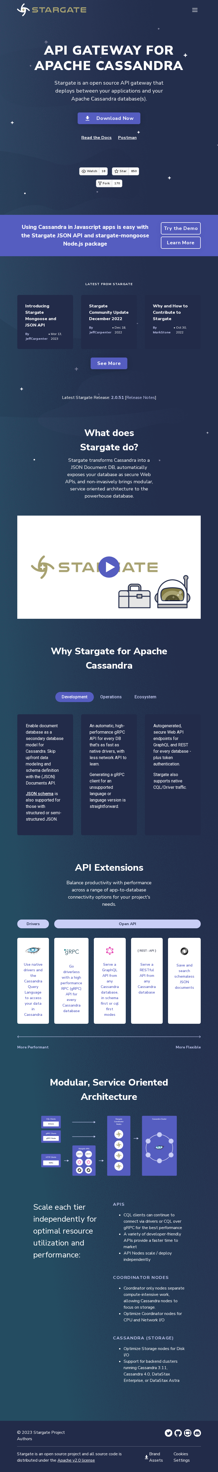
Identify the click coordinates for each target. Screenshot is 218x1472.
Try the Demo (181, 228)
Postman (127, 138)
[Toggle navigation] (195, 10)
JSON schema (39, 793)
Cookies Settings (182, 1457)
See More (109, 363)
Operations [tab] (111, 696)
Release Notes (140, 397)
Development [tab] (74, 696)
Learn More (181, 242)
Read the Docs (96, 138)
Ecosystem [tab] (145, 696)
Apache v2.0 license (76, 1460)
